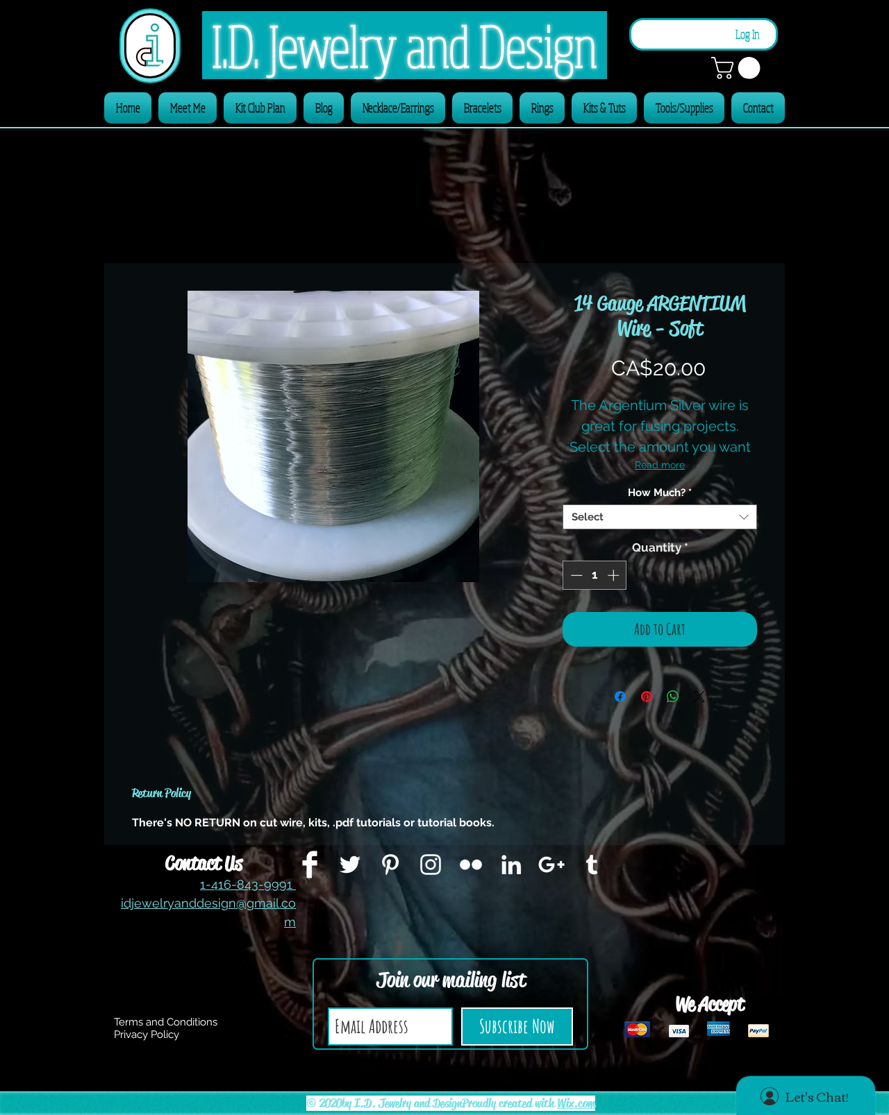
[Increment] (614, 575)
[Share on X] (699, 696)
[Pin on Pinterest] (646, 696)
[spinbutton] (594, 575)
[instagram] (430, 864)
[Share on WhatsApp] (673, 696)
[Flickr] (471, 864)
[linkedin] (511, 864)
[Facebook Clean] (310, 864)
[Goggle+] (551, 864)
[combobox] (660, 516)
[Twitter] (350, 864)
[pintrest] (390, 864)
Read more (660, 464)
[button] (738, 68)
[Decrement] (575, 575)
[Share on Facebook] (620, 696)
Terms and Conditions (165, 1022)
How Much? (660, 492)
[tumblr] (592, 864)
